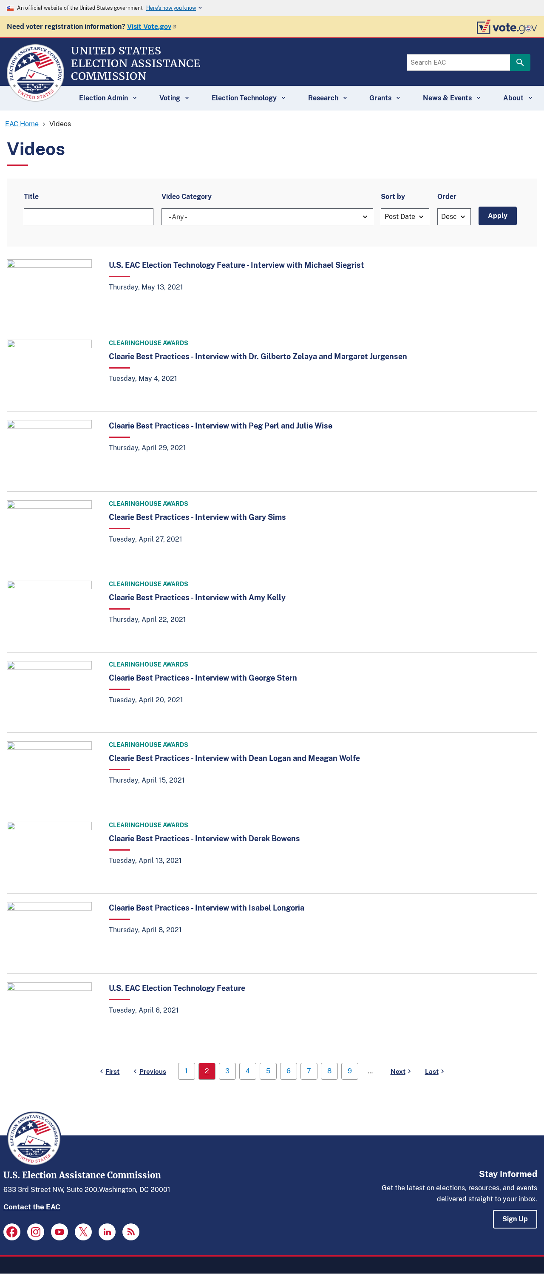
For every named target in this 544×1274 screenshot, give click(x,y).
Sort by (393, 197)
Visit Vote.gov (149, 27)
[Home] (35, 97)
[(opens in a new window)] (12, 1232)
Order (446, 197)
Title (31, 197)
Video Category (187, 197)
